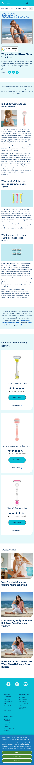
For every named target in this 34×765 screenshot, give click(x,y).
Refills (5, 703)
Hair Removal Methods (22, 708)
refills (6, 325)
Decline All (17, 756)
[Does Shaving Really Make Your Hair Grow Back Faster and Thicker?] (17, 604)
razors (30, 322)
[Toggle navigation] (31, 8)
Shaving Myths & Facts (9, 15)
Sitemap (6, 730)
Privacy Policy (15, 746)
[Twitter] (10, 72)
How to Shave (23, 699)
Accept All (17, 752)
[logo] (6, 3)
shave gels (18, 325)
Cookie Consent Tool (20, 748)
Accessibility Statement (7, 723)
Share (3, 72)
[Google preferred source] (9, 49)
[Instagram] (25, 684)
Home (4, 13)
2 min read (6, 69)
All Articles (11, 13)
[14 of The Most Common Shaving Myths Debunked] (17, 566)
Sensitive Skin (22, 701)
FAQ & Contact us (9, 728)
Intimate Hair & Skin (9, 708)
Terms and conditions (7, 720)
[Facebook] (14, 72)
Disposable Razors (9, 706)
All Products (7, 699)
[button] (31, 3)
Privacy (6, 726)
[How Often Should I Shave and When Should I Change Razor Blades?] (17, 645)
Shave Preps (7, 710)
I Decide (17, 761)
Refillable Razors (8, 701)
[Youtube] (17, 684)
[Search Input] (26, 3)
